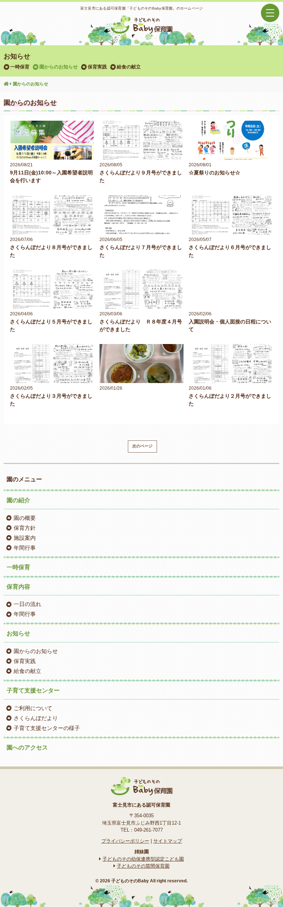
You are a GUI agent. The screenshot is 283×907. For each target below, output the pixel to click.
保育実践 (97, 67)
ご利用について (33, 708)
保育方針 (25, 528)
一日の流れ (27, 604)
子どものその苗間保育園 (143, 866)
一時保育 (19, 67)
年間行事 (25, 548)
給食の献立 (129, 67)
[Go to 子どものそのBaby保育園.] (6, 84)
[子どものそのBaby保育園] (141, 29)
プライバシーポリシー (125, 841)
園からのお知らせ (58, 67)
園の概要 (25, 518)
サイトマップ (167, 841)
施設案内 (25, 538)
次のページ (142, 446)
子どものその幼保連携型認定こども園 (143, 859)
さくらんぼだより (36, 718)
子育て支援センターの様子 (47, 728)
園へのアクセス (27, 747)
